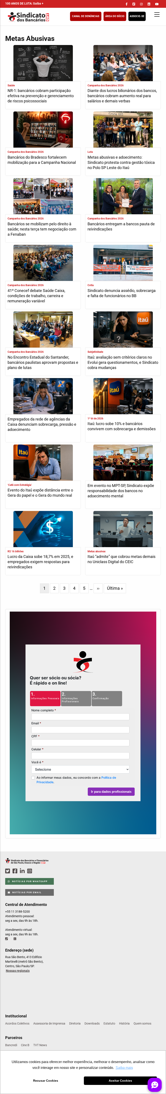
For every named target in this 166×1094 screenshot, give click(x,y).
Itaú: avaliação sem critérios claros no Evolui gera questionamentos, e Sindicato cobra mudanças (123, 362)
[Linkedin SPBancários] (23, 871)
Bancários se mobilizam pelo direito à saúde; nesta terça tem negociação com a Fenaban (42, 229)
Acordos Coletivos (17, 1023)
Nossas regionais (18, 970)
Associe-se (137, 16)
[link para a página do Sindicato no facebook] (126, 4)
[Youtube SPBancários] (38, 871)
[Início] (49, 17)
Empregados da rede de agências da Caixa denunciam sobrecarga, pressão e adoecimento (42, 424)
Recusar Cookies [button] (45, 1080)
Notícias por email (26, 892)
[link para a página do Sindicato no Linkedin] (148, 4)
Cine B (25, 1045)
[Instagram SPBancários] (30, 871)
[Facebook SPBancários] (16, 871)
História (124, 1023)
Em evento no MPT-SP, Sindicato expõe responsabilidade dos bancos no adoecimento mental (121, 490)
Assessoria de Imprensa (49, 1023)
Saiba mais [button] (124, 1068)
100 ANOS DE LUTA (24, 3)
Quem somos (142, 1023)
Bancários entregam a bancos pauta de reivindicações (121, 226)
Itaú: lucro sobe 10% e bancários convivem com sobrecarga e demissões (122, 426)
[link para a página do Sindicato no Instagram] (141, 4)
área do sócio (114, 16)
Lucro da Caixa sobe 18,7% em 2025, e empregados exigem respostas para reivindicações (40, 561)
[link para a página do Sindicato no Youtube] (157, 4)
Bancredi (11, 1045)
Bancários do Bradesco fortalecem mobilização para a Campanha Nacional (42, 160)
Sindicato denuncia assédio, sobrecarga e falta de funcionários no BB (122, 293)
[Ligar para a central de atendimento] (7, 939)
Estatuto (109, 1023)
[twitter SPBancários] (8, 871)
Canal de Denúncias (85, 16)
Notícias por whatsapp (29, 881)
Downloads (92, 1023)
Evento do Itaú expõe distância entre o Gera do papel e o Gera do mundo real (40, 493)
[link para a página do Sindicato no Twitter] (133, 4)
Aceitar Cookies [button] (120, 1080)
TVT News (40, 1045)
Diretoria (75, 1023)
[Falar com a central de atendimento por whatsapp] (15, 939)
